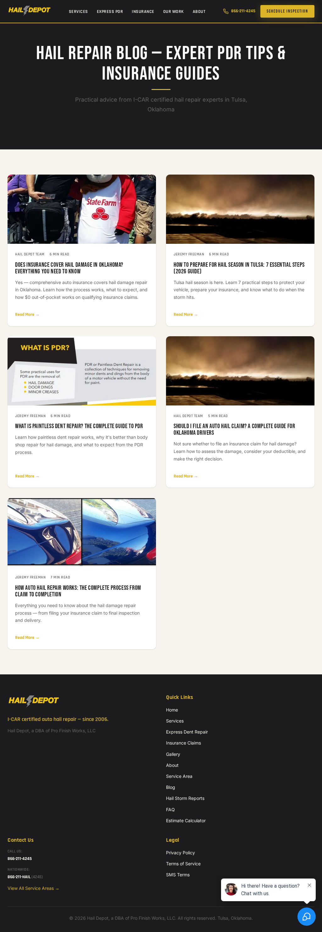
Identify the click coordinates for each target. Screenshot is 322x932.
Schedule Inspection (287, 11)
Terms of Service (183, 863)
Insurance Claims (183, 742)
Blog (170, 787)
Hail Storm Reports (185, 798)
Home (172, 709)
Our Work (173, 11)
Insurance (143, 11)
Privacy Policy (180, 852)
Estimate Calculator (186, 820)
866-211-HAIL (25, 877)
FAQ (170, 809)
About (199, 11)
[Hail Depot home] (29, 11)
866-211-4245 (243, 11)
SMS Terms (178, 874)
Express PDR (110, 11)
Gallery (173, 754)
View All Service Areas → (33, 888)
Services (78, 11)
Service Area (179, 776)
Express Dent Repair (187, 731)
